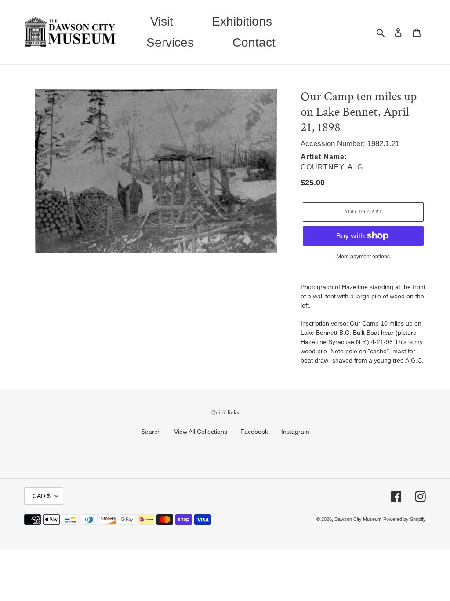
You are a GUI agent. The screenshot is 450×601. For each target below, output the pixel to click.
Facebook (254, 431)
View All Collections (200, 431)
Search (151, 431)
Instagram (295, 431)
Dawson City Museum (357, 519)
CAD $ (42, 495)
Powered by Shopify (404, 519)
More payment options (363, 256)
